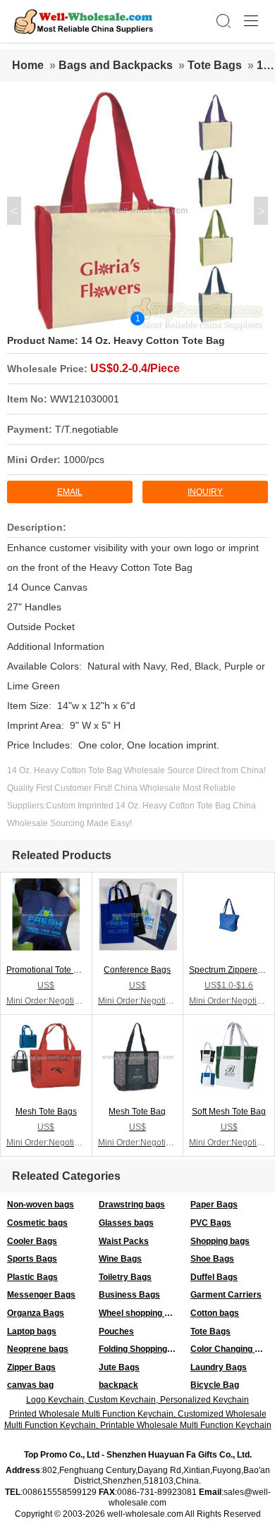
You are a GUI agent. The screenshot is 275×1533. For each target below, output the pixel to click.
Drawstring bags (132, 1204)
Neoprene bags (37, 1349)
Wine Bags (120, 1259)
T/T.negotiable (86, 429)
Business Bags (129, 1295)
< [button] (14, 210)
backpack (118, 1385)
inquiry (205, 492)
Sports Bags (32, 1259)
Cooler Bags (32, 1241)
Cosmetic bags (37, 1223)
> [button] (261, 210)
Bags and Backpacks (116, 65)
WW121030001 (84, 399)
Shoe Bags (212, 1259)
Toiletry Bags (125, 1277)
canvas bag (30, 1385)
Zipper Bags (31, 1367)
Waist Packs (124, 1241)
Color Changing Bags (232, 1349)
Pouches (116, 1331)
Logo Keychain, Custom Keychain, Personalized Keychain (137, 1400)
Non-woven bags (40, 1204)
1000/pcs (83, 459)
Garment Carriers (226, 1295)
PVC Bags (210, 1223)
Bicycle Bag (214, 1385)
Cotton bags (214, 1313)
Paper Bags (214, 1204)
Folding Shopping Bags (141, 1349)
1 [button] (137, 319)
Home (28, 65)
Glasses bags (126, 1223)
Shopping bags (220, 1241)
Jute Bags (119, 1367)
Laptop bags (31, 1331)
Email (69, 492)
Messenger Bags (41, 1295)
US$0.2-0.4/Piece (135, 368)
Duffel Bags (214, 1277)
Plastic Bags (32, 1277)
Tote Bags (215, 65)
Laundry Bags (218, 1367)
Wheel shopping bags (141, 1313)
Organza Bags (35, 1313)
